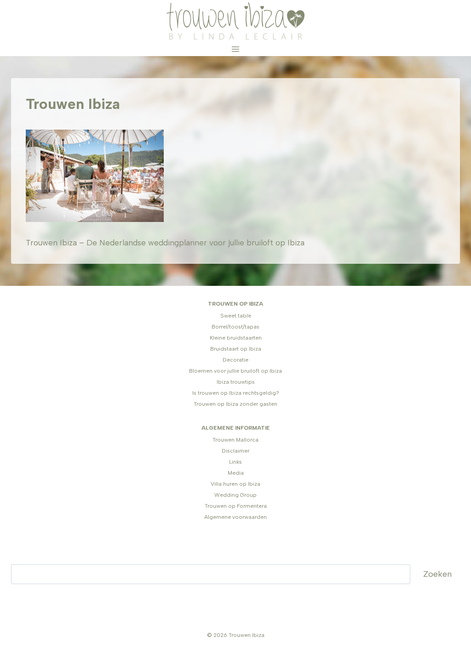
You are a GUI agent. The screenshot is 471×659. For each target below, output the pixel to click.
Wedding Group (235, 495)
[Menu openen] (235, 49)
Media (236, 473)
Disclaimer (235, 451)
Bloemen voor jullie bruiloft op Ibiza (235, 371)
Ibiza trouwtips (236, 382)
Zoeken (437, 574)
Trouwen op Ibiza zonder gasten (235, 404)
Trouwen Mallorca (235, 440)
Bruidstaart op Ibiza (235, 349)
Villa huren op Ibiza (235, 484)
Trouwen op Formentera (236, 506)
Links (235, 462)
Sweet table (235, 315)
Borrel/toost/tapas (235, 327)
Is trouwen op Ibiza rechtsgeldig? (235, 393)
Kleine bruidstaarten (236, 338)
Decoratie (235, 360)
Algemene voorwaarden (235, 517)
